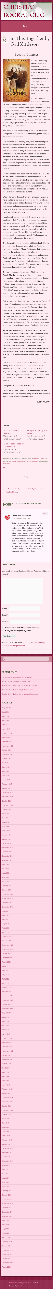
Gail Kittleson (21, 461)
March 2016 (6, 1237)
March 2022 (6, 932)
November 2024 (7, 797)
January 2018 (6, 1144)
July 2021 (5, 966)
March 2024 (6, 830)
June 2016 (5, 1224)
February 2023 (7, 886)
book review (12, 461)
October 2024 (6, 801)
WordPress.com (23, 1286)
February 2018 (7, 1140)
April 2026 (5, 725)
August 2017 (6, 1165)
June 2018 (5, 1123)
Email (5, 615)
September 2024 (7, 805)
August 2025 (6, 758)
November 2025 (7, 746)
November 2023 (7, 848)
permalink (6, 464)
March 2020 (6, 1034)
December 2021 (7, 945)
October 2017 (6, 1157)
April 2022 (5, 928)
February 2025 (7, 784)
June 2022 (5, 919)
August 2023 (6, 860)
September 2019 (7, 1059)
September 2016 (7, 1212)
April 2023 (5, 877)
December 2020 (7, 996)
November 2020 (7, 1000)
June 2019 (5, 1072)
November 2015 (7, 1254)
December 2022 (7, 894)
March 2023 (6, 881)
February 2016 (7, 1241)
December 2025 (7, 742)
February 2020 (7, 1038)
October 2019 (6, 1055)
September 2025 (7, 754)
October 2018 (6, 1106)
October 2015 (6, 1258)
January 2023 (6, 890)
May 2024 (5, 822)
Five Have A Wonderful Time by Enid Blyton (17, 677)
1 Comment (7, 468)
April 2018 (5, 1131)
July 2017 (5, 1169)
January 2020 (6, 1042)
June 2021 (5, 970)
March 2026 (6, 729)
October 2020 (6, 1004)
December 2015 (7, 1250)
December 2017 (7, 1148)
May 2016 (5, 1229)
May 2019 (5, 1076)
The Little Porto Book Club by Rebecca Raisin (17, 690)
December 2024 (7, 792)
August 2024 (6, 809)
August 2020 (6, 1013)
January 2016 (6, 1246)
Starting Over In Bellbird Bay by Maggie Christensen (20, 694)
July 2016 (5, 1220)
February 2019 (7, 1089)
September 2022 (7, 907)
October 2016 (6, 1208)
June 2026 (5, 716)
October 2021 (6, 953)
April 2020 (5, 1030)
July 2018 (5, 1119)
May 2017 (5, 1178)
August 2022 (6, 911)
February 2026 (7, 733)
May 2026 (5, 720)
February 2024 (7, 835)
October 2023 (6, 852)
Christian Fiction (38, 458)
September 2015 (7, 1263)
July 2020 (5, 1017)
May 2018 (5, 1127)
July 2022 (5, 915)
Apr (4, 38)
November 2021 (7, 949)
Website (5, 622)
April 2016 (5, 1233)
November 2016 (7, 1203)
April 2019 (5, 1081)
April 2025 (5, 775)
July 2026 (5, 712)
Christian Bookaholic (24, 11)
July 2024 (5, 814)
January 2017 (6, 1195)
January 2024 (6, 839)
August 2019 (6, 1063)
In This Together (32, 461)
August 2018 (6, 1114)
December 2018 (7, 1097)
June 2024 (5, 818)
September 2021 (7, 958)
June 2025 (5, 767)
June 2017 (5, 1174)
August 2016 (6, 1216)
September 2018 (7, 1110)
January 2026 (6, 737)
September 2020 (7, 1008)
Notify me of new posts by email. (18, 631)
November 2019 (7, 1051)
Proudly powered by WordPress (20, 1283)
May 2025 (5, 771)
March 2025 (6, 780)
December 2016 (7, 1199)
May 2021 (5, 975)
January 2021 (6, 991)
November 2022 (7, 898)
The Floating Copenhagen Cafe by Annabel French (19, 685)
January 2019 (6, 1093)
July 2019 (5, 1068)
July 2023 (5, 864)
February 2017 (7, 1191)
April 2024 (5, 826)
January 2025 (6, 788)
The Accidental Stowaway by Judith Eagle (16, 681)
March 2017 (6, 1186)
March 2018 (6, 1136)
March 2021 (6, 983)
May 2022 (5, 924)
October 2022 (6, 903)
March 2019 (6, 1085)
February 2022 (7, 936)
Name (5, 609)
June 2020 (5, 1021)
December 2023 (7, 843)
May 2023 (5, 873)
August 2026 (6, 708)
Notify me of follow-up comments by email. (22, 628)
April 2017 (5, 1182)
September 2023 (7, 856)
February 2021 (7, 987)
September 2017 (7, 1161)
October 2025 (6, 750)
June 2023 (5, 869)
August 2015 (6, 1267)
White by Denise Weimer (37, 489)
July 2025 (5, 763)
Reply (45, 514)
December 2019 (7, 1047)
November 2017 (7, 1153)
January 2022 (6, 941)
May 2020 (5, 1025)
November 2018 (7, 1102)
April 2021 (5, 979)
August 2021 (6, 962)
